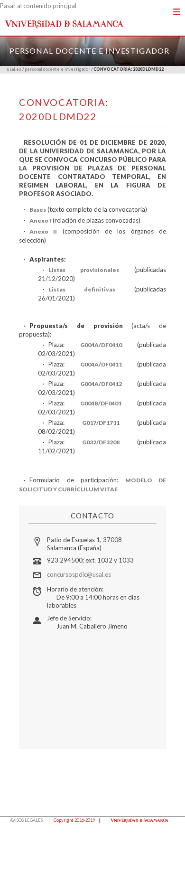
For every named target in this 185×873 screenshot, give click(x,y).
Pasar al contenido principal (38, 5)
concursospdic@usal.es (79, 574)
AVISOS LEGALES (26, 820)
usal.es (14, 69)
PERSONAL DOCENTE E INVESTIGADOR (89, 50)
